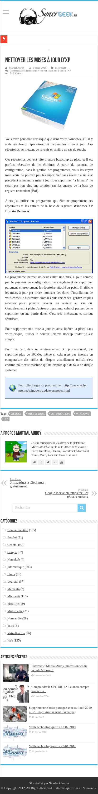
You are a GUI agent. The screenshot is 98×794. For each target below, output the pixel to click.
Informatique (15, 567)
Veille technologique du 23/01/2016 (52, 746)
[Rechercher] (82, 508)
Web (10, 640)
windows (82, 413)
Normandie (14, 618)
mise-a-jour (36, 413)
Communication (17, 530)
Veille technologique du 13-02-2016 (52, 727)
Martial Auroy (16, 67)
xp (6, 419)
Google (12, 552)
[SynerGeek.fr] (49, 14)
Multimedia (15, 611)
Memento (13, 589)
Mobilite (13, 603)
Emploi (12, 537)
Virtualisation (16, 633)
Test (10, 626)
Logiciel (12, 581)
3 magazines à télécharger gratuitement (27, 483)
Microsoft (60, 67)
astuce (16, 413)
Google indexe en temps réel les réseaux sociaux (66, 493)
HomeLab (13, 559)
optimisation (60, 413)
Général (12, 545)
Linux (11, 574)
